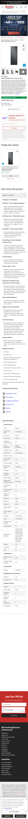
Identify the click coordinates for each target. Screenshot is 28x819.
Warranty (8, 411)
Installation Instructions (12, 401)
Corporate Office (6, 774)
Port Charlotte (6, 768)
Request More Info (15, 109)
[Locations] (17, 7)
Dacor (8, 103)
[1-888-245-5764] (21, 7)
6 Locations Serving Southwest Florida (15, 1)
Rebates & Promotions (8, 737)
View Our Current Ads (15, 3)
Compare (12, 178)
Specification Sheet (11, 393)
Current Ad (5, 739)
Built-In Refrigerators (19, 37)
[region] (14, 808)
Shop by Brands (6, 753)
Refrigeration (10, 37)
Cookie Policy (8, 808)
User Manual (9, 397)
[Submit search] (24, 12)
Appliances (3, 37)
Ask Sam (14, 128)
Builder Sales (5, 743)
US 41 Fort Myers (7, 762)
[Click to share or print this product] (23, 45)
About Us (4, 745)
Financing (4, 749)
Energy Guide (9, 404)
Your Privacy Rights (14, 811)
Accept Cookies (20, 816)
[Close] (26, 799)
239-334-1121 (20, 794)
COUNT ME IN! (14, 715)
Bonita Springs (6, 764)
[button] (2, 7)
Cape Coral (5, 770)
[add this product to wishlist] (23, 49)
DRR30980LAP (8, 104)
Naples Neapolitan (7, 766)
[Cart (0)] (25, 7)
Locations (4, 747)
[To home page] (9, 7)
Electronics (5, 735)
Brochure (8, 408)
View (10, 176)
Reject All (7, 816)
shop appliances (14, 33)
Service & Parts (6, 741)
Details (23, 97)
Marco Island (5, 772)
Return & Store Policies (8, 755)
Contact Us (5, 751)
